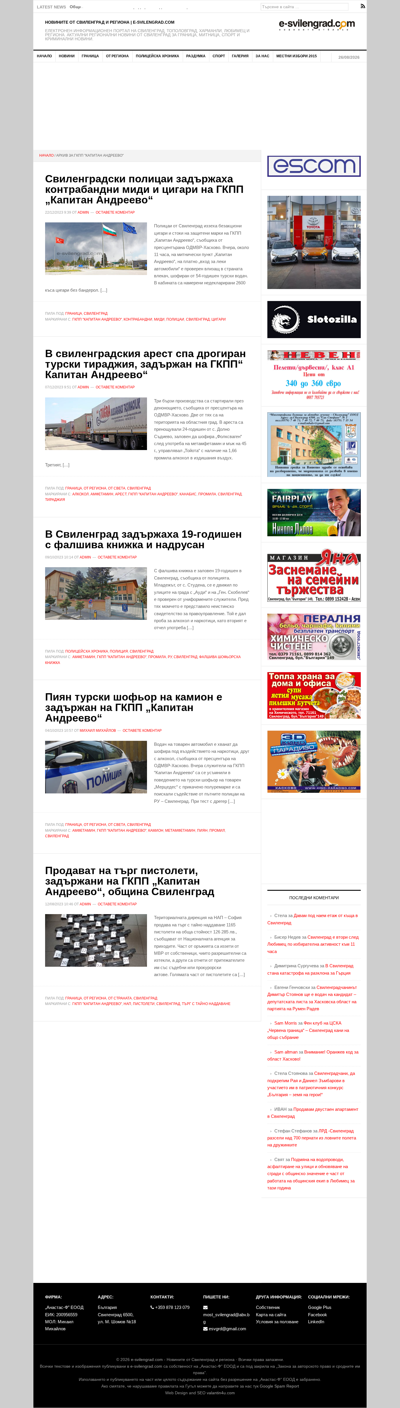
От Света (116, 488)
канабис (188, 494)
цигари (218, 319)
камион (155, 830)
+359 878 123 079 (171, 1307)
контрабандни (138, 319)
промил (217, 830)
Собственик (268, 1307)
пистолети (144, 1004)
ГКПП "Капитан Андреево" (97, 319)
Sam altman (286, 1051)
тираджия (55, 500)
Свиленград (95, 314)
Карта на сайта (271, 1314)
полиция (119, 651)
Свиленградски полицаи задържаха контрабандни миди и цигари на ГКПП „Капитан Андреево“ (144, 189)
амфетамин (101, 494)
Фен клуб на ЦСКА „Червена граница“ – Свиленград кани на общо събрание (308, 1030)
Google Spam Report (279, 1386)
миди (159, 319)
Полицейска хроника (86, 651)
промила (207, 494)
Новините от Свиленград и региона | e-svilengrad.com (110, 22)
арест (121, 494)
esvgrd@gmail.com (227, 1328)
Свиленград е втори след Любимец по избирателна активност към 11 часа (313, 944)
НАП (127, 1004)
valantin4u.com (221, 1392)
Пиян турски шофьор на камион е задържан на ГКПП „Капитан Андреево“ (133, 707)
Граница (73, 314)
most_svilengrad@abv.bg (226, 1318)
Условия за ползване (277, 1321)
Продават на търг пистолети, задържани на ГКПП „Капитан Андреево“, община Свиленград (129, 880)
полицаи (175, 319)
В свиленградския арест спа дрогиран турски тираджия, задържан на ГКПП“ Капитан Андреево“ (145, 363)
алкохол (80, 494)
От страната (120, 998)
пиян (202, 830)
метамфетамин (180, 830)
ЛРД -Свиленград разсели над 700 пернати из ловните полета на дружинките (311, 1138)
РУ (170, 657)
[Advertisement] (200, 106)
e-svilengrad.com (147, 1359)
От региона (95, 488)
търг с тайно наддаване (206, 1004)
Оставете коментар (115, 212)
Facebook (317, 1314)
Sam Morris (285, 1022)
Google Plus (319, 1307)
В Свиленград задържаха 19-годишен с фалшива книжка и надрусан (143, 539)
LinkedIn (316, 1321)
